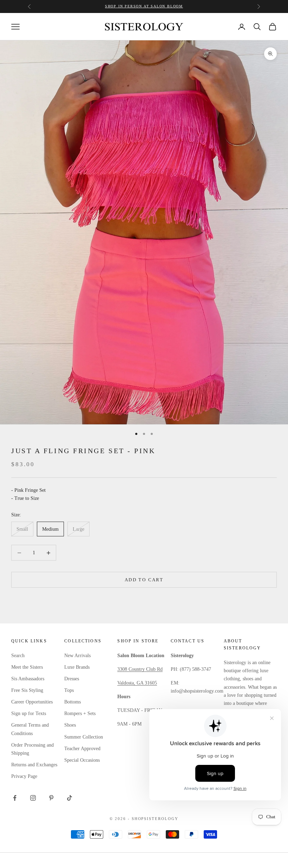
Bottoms (72, 702)
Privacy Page (24, 776)
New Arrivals (77, 655)
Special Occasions (82, 760)
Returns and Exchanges (34, 764)
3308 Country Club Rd (140, 669)
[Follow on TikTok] (69, 797)
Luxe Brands (77, 667)
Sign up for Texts (28, 713)
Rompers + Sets (80, 713)
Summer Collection (83, 737)
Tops (69, 690)
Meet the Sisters (27, 667)
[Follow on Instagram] (33, 797)
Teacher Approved (82, 748)
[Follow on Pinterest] (51, 797)
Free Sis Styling (27, 690)
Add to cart (144, 579)
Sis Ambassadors (27, 678)
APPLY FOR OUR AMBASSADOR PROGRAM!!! (144, 6)
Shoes (70, 725)
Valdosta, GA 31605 (137, 683)
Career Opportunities (32, 702)
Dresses (71, 678)
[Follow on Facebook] (14, 797)
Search (18, 655)
